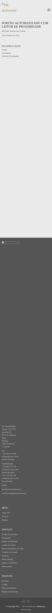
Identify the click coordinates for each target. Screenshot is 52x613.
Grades (4, 584)
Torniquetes (6, 538)
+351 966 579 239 (9, 467)
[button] (48, 10)
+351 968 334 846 (9, 454)
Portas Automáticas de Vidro (13, 549)
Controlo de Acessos (10, 552)
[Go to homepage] (9, 9)
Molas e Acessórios (9, 563)
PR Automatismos (29, 606)
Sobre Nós (6, 513)
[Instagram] (28, 601)
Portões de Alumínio (9, 541)
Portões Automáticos (10, 592)
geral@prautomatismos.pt (11, 489)
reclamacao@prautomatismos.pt (14, 493)
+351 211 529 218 (9, 475)
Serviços (5, 516)
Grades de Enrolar (9, 545)
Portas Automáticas (9, 588)
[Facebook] (23, 601)
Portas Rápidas (7, 559)
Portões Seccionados (10, 534)
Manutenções (7, 566)
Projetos (5, 520)
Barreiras (5, 556)
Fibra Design (26, 610)
